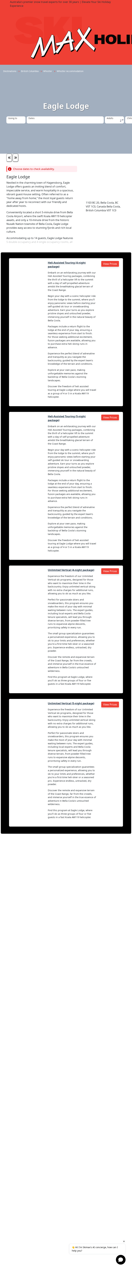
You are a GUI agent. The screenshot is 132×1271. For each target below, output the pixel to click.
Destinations (10, 71)
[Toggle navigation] (115, 37)
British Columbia (30, 71)
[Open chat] (121, 1260)
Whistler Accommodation (70, 71)
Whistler (48, 71)
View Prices (110, 264)
